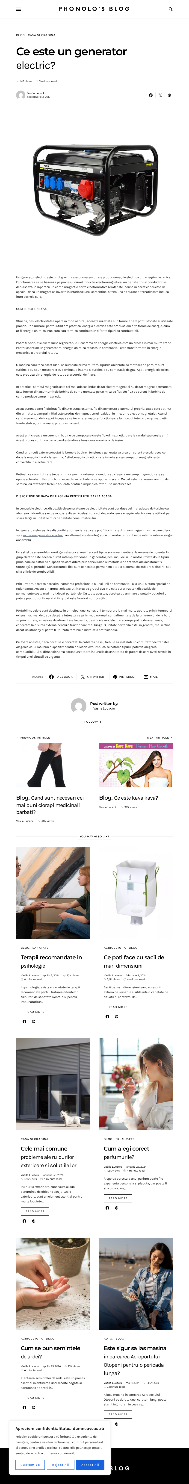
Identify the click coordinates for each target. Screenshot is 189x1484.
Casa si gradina (42, 35)
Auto (108, 1338)
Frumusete (125, 1139)
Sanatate (40, 947)
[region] (60, 1448)
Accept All (90, 1465)
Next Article (158, 737)
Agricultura (115, 947)
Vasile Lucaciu (36, 93)
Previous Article (35, 737)
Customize (30, 1465)
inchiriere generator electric (43, 535)
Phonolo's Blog (94, 9)
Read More (35, 1011)
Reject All (61, 1465)
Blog (20, 35)
